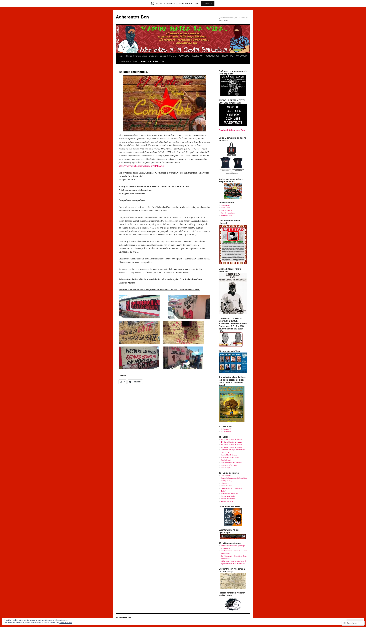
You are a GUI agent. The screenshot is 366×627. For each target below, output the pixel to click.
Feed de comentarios (228, 213)
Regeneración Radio (228, 496)
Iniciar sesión (225, 207)
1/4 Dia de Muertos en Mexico (231, 439)
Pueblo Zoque (225, 467)
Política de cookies (65, 622)
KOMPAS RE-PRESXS (128, 61)
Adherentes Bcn (132, 17)
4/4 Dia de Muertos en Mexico (231, 447)
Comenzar (208, 3)
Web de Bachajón (227, 501)
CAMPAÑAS (197, 55)
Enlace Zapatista (226, 486)
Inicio (121, 55)
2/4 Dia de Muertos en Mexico (231, 442)
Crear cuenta (225, 205)
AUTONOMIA (241, 55)
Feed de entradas (226, 210)
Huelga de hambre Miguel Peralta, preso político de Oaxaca (151, 55)
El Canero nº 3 (226, 429)
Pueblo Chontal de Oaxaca (230, 457)
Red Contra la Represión (229, 493)
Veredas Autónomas (228, 498)
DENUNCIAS (183, 55)
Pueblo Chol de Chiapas (229, 455)
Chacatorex (225, 483)
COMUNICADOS (212, 55)
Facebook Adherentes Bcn (232, 130)
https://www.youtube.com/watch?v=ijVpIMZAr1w (142, 165)
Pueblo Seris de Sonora (229, 465)
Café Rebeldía (225, 475)
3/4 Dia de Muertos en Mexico (231, 444)
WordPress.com (226, 215)
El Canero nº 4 (226, 431)
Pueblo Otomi (225, 460)
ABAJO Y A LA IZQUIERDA (153, 61)
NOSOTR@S (227, 55)
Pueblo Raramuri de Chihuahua (231, 462)
